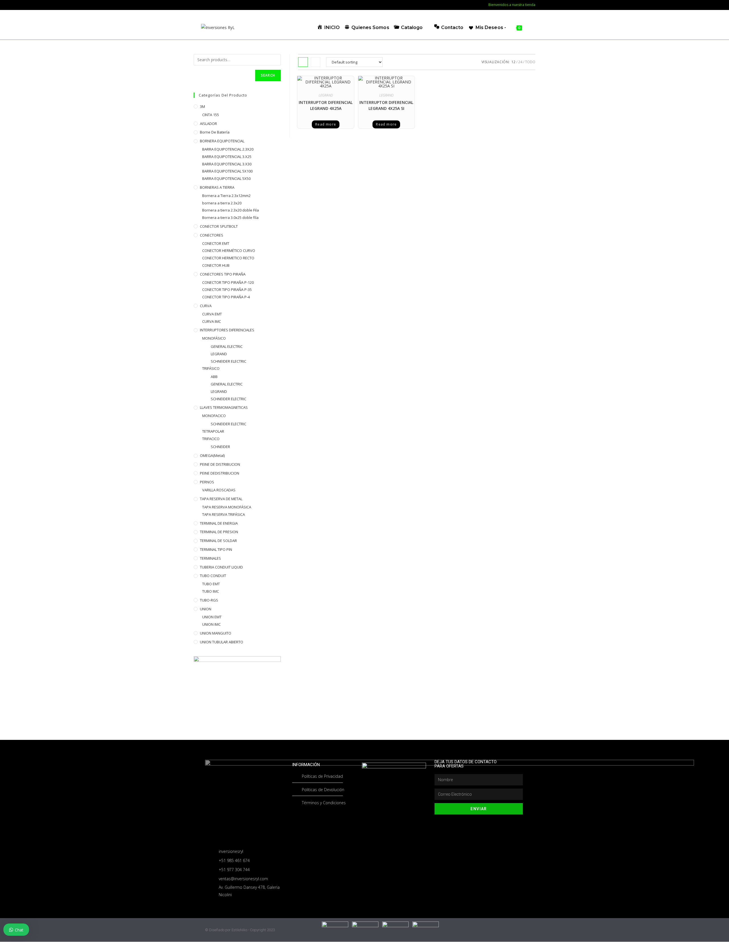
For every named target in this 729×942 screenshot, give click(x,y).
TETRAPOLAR (213, 431)
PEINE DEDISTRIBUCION (219, 473)
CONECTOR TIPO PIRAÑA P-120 (228, 282)
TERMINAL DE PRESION (219, 531)
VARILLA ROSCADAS (219, 489)
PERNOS (207, 482)
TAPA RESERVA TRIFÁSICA (223, 514)
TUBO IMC (210, 591)
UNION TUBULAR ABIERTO (221, 642)
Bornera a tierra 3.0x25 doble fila (230, 217)
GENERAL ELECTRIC (227, 346)
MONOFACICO (214, 415)
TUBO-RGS (209, 600)
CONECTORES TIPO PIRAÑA (222, 274)
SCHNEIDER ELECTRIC (228, 361)
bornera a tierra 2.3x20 (221, 203)
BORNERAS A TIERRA (217, 187)
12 (513, 61)
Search (268, 75)
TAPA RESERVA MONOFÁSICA (226, 507)
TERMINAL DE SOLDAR (218, 540)
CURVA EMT (212, 314)
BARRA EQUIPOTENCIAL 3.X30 (226, 164)
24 (520, 61)
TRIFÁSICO (211, 368)
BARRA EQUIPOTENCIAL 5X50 (226, 178)
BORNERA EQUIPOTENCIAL (222, 140)
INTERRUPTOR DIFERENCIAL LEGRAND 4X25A (326, 105)
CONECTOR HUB (216, 265)
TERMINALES (210, 558)
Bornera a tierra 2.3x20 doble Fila (230, 210)
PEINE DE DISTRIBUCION (220, 464)
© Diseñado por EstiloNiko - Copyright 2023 (240, 930)
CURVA (206, 305)
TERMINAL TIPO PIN (216, 549)
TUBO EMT (211, 583)
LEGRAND (326, 95)
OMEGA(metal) (212, 455)
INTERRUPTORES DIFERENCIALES (227, 330)
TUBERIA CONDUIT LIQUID (221, 567)
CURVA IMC (211, 321)
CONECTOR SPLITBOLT (219, 226)
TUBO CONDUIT (213, 575)
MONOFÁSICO (214, 338)
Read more (325, 124)
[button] (338, 82)
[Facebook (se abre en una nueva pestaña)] (197, 5)
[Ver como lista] (315, 62)
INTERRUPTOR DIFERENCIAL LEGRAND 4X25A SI (386, 105)
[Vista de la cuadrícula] (303, 62)
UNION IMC (211, 624)
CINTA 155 (210, 114)
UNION (205, 608)
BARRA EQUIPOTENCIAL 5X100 (227, 171)
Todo (530, 61)
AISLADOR (208, 123)
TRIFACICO (211, 438)
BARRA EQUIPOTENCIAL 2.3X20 (227, 149)
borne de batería (215, 132)
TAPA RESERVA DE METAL (221, 498)
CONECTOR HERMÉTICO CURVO (228, 250)
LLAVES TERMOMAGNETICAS (224, 407)
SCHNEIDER (220, 446)
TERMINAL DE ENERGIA (219, 523)
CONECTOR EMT (215, 243)
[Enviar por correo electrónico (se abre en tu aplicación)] (203, 5)
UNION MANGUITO (215, 633)
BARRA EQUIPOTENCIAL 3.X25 (226, 156)
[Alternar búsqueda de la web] (528, 27)
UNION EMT (212, 616)
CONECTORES (211, 235)
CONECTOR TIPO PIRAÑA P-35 (227, 289)
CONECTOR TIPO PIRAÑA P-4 (226, 296)
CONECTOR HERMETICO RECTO (228, 257)
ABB (214, 376)
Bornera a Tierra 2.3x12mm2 (226, 195)
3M (202, 106)
